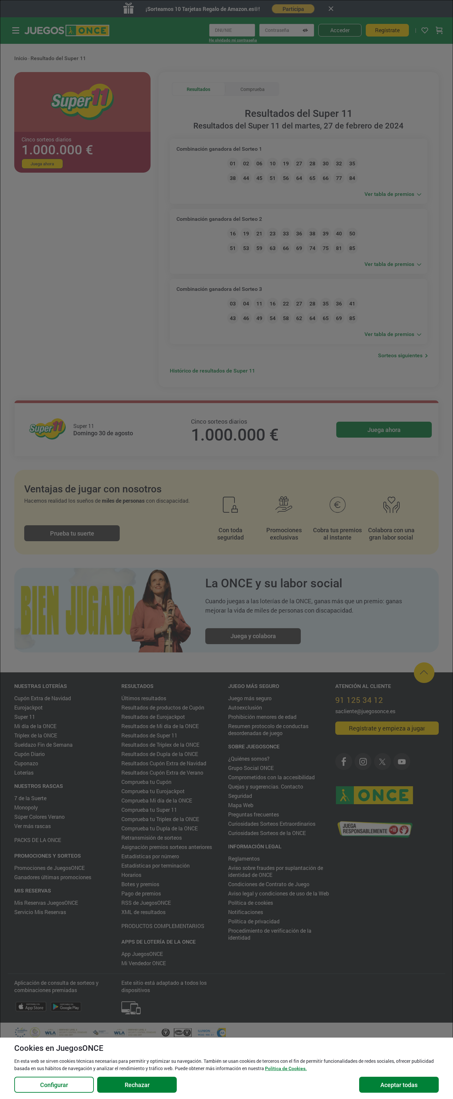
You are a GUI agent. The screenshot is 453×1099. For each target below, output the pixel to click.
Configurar (54, 1084)
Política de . (286, 1068)
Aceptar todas (399, 1084)
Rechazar (137, 1084)
